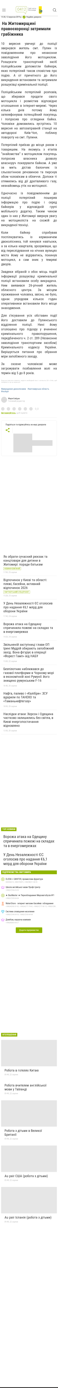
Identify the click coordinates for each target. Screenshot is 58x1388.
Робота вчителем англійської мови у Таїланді (25, 1087)
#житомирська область (38, 389)
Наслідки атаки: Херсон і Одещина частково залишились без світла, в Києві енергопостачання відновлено (28, 720)
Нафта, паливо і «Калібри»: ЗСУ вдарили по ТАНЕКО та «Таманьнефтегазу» (25, 697)
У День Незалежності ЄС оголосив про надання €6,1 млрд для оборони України (28, 607)
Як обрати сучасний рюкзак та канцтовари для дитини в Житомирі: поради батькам (25, 560)
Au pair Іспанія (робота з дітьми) (28, 1217)
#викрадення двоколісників (13, 389)
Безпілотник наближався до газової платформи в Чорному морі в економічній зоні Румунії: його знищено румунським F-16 (28, 675)
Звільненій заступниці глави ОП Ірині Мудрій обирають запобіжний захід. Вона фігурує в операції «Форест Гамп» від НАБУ (28, 650)
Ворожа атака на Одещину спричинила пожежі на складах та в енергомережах (28, 628)
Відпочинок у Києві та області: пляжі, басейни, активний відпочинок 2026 (25, 584)
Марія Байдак (14, 398)
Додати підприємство (29, 930)
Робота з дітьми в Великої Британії (23, 1133)
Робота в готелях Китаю (22, 1070)
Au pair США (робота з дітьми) (26, 1176)
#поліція (5, 391)
